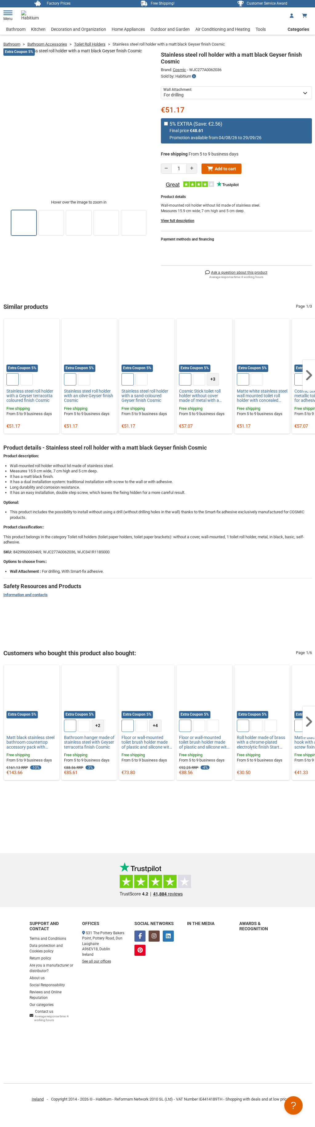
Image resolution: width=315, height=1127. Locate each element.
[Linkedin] (168, 936)
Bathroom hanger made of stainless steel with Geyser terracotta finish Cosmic (89, 742)
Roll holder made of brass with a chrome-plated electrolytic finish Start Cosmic (261, 742)
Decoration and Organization (78, 29)
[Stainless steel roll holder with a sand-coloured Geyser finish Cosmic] (147, 346)
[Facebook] (140, 936)
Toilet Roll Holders (90, 44)
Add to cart (225, 168)
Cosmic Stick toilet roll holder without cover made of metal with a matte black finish (200, 396)
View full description (177, 221)
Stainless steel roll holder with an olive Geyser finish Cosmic (88, 396)
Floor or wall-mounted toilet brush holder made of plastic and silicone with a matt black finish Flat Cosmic (204, 742)
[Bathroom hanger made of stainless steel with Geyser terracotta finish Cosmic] (89, 693)
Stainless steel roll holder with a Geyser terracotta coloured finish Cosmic (29, 396)
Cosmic (179, 69)
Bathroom (16, 29)
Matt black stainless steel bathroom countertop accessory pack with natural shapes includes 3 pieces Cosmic (30, 742)
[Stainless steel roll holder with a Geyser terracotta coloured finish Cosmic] (31, 346)
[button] (309, 375)
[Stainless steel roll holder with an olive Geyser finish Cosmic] (89, 346)
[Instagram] (154, 936)
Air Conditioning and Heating (222, 29)
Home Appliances (128, 29)
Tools (261, 29)
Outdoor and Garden (170, 29)
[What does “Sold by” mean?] (194, 76)
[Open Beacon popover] (293, 1105)
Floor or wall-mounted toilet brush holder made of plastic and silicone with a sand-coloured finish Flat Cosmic (147, 742)
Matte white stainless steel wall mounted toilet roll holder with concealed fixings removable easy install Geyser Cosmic (262, 396)
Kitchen (38, 29)
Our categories (42, 1005)
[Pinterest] (140, 950)
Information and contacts (25, 594)
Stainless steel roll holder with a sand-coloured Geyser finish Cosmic (145, 396)
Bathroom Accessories (47, 44)
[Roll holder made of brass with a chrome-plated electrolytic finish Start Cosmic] (262, 693)
